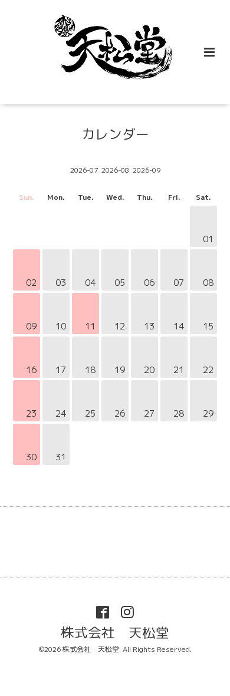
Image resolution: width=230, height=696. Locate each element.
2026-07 (84, 170)
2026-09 (146, 170)
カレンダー (115, 134)
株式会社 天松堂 (115, 633)
